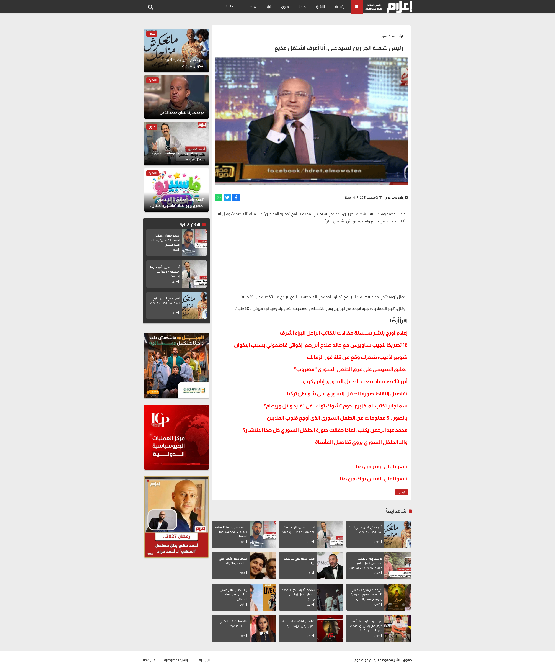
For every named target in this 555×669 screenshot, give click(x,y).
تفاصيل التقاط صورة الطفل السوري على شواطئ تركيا (347, 393)
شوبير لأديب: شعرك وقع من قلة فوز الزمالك (357, 357)
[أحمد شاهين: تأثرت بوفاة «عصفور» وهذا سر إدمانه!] (330, 534)
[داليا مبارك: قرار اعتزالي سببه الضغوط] (263, 628)
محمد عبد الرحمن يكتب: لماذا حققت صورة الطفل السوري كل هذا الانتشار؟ (325, 430)
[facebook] (236, 197)
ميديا (302, 6)
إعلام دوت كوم (394, 197)
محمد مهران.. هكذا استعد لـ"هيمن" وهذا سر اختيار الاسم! (230, 531)
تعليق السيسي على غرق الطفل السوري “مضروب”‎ (350, 369)
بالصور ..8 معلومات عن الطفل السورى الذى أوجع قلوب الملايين (337, 418)
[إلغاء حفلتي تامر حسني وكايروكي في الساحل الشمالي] (263, 597)
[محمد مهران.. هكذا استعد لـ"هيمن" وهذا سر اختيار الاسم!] (263, 534)
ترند (268, 6)
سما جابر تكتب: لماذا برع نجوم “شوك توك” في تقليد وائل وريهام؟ (336, 406)
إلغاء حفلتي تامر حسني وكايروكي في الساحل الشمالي (233, 594)
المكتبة (230, 6)
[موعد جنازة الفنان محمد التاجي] (176, 97)
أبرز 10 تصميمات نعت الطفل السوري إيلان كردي (354, 381)
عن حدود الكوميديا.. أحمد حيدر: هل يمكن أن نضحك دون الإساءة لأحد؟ (366, 626)
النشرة (320, 6)
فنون (285, 6)
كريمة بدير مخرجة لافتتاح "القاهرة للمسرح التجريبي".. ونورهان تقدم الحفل (365, 594)
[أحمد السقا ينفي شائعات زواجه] (330, 565)
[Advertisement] (311, 258)
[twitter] (227, 197)
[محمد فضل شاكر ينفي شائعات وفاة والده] (263, 565)
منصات (250, 6)
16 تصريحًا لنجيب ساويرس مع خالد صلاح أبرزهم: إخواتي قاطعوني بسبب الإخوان (321, 345)
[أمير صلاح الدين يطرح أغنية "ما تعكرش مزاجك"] (397, 534)
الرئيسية (340, 6)
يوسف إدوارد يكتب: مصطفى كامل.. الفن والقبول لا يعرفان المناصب (365, 563)
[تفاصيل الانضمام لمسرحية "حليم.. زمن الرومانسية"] (330, 628)
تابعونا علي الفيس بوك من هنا (374, 478)
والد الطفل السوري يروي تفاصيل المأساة (361, 442)
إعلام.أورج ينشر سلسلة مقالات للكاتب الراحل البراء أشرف (344, 333)
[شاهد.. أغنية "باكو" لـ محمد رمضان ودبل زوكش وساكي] (330, 597)
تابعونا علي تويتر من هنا (382, 466)
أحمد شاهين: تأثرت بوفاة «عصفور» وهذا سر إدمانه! (164, 271)
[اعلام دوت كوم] (398, 7)
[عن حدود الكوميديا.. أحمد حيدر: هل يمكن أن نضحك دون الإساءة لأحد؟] (397, 628)
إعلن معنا (149, 660)
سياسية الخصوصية (177, 660)
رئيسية (401, 492)
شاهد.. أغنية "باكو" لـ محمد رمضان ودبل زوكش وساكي (298, 594)
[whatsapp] (218, 197)
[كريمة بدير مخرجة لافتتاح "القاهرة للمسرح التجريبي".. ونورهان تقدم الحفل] (397, 597)
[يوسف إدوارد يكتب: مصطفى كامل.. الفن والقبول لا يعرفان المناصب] (397, 565)
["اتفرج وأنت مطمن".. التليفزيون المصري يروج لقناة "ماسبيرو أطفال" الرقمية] (176, 190)
